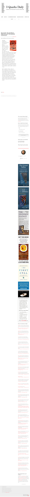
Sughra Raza (19, 376)
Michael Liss (19, 383)
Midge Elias (19, 426)
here (3, 92)
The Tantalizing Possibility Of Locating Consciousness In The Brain (22, 454)
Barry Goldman (19, 394)
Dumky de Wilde (20, 480)
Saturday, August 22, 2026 (21, 334)
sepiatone (19, 414)
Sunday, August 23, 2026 (24, 328)
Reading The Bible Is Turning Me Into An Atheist (23, 358)
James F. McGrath (20, 355)
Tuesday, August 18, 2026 (23, 433)
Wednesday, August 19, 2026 (26, 407)
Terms (23, 137)
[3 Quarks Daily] (15, 9)
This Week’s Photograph (20, 384)
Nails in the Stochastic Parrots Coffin (22, 417)
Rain (18, 361)
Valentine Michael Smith (20, 420)
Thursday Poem (19, 381)
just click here (19, 121)
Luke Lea (19, 450)
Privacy (24, 137)
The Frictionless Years (20, 339)
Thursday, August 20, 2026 (24, 392)
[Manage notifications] (28, 495)
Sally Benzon (19, 325)
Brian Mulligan (19, 409)
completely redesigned (23, 476)
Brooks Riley (19, 386)
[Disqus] (8, 106)
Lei (18, 336)
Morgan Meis (14, 36)
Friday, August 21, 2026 (24, 381)
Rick (18, 379)
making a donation (7, 492)
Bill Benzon (19, 389)
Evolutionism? (19, 392)
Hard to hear (19, 470)
